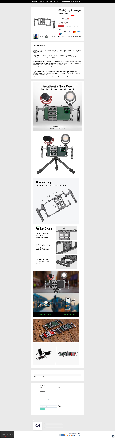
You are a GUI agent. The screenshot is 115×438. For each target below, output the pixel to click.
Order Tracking (46, 435)
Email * (59, 387)
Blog (54, 1)
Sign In (73, 1)
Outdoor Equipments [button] (49, 1)
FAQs (49, 435)
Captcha (41, 404)
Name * (41, 387)
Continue (5, 436)
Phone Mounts (37, 3)
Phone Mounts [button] (42, 1)
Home (33, 3)
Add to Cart (68, 26)
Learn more (9, 436)
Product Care (55, 435)
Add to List (76, 26)
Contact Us (57, 1)
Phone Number (42, 391)
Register (76, 1)
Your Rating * (42, 395)
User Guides (51, 435)
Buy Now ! (61, 26)
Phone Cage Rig (43, 3)
